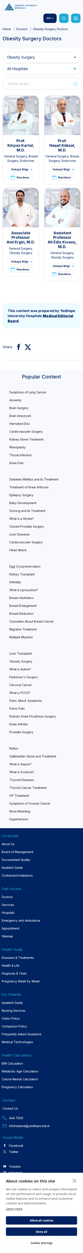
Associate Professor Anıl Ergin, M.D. (21, 237)
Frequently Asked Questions (22, 1034)
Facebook (16, 1145)
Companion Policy (14, 1026)
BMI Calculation (12, 1063)
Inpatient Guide (12, 867)
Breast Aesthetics (21, 598)
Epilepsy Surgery (21, 495)
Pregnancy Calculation (17, 1087)
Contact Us (10, 1108)
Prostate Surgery (21, 732)
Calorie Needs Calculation (20, 1079)
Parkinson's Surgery (23, 677)
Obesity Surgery (21, 57)
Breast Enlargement (23, 605)
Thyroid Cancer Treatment (28, 788)
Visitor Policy (11, 1018)
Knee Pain (16, 463)
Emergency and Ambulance (21, 920)
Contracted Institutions (17, 875)
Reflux (13, 748)
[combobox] (41, 69)
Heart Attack (18, 550)
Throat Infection (20, 455)
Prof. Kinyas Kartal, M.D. (20, 145)
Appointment (10, 928)
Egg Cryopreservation (24, 566)
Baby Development (22, 503)
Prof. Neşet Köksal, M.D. (62, 145)
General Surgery (15, 156)
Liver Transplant (20, 653)
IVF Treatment (19, 795)
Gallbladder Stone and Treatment (32, 756)
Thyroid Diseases (21, 780)
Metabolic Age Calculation (20, 1071)
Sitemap (7, 936)
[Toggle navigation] (75, 18)
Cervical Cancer (20, 685)
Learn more (14, 1209)
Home (7, 29)
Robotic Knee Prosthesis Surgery (32, 716)
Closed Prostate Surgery (26, 526)
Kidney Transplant (22, 574)
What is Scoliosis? (21, 772)
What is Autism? (20, 669)
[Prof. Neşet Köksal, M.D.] (62, 115)
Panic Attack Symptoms (25, 700)
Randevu (23, 177)
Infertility (15, 582)
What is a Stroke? (21, 518)
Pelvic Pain (17, 708)
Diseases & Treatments (18, 957)
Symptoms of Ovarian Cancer (29, 803)
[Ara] (64, 18)
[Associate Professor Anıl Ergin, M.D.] (21, 207)
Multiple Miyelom (21, 637)
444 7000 (16, 1118)
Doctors (21, 29)
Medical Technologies (17, 1042)
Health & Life (10, 965)
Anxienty (15, 400)
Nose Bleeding (19, 811)
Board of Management (17, 852)
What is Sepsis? (20, 764)
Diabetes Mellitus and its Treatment (33, 479)
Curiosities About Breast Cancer (31, 621)
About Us (8, 844)
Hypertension (18, 819)
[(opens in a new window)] (17, 347)
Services (8, 905)
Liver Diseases (19, 534)
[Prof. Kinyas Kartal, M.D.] (21, 115)
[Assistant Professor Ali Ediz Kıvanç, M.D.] (62, 207)
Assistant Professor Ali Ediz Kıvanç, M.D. (62, 240)
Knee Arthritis (18, 724)
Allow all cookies (41, 1220)
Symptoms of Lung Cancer (27, 392)
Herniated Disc (19, 423)
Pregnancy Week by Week (21, 981)
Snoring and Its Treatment (27, 511)
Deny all (41, 1232)
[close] (74, 1180)
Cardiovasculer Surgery (26, 431)
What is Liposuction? (23, 590)
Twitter (14, 1152)
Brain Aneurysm (20, 416)
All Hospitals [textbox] (17, 69)
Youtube (15, 1166)
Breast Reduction (21, 613)
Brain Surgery (19, 408)
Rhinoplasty (17, 447)
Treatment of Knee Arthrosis (29, 487)
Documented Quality (16, 860)
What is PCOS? (19, 693)
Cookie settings (42, 1243)
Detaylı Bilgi (19, 169)
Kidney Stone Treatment (26, 439)
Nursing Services (14, 1010)
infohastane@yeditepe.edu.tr (29, 1126)
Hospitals (8, 912)
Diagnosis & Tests (14, 973)
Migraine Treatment (23, 629)
